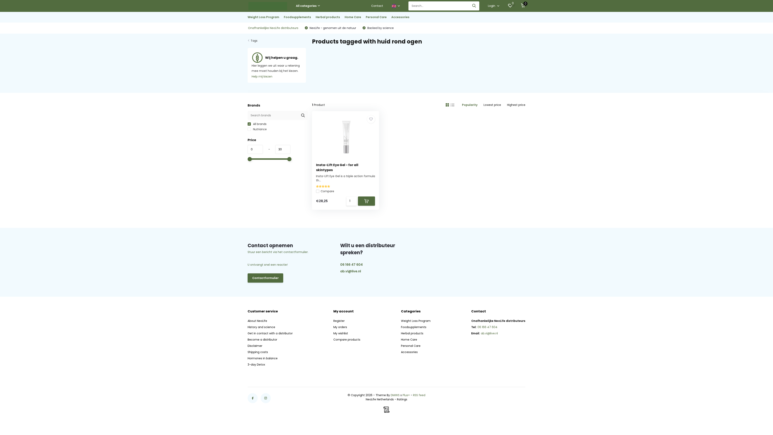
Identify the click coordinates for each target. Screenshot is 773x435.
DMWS (395, 395)
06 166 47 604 (351, 264)
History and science (261, 327)
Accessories (400, 17)
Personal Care (376, 17)
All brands (259, 124)
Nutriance (259, 129)
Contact (377, 6)
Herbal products (328, 17)
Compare (327, 191)
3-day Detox (256, 365)
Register (339, 321)
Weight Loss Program (263, 17)
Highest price (516, 105)
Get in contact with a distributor (270, 333)
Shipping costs (258, 352)
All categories (306, 6)
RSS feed (419, 395)
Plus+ (406, 395)
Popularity (469, 105)
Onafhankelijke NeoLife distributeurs (273, 28)
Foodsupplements (297, 17)
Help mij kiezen (262, 76)
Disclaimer (255, 346)
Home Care (353, 17)
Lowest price (492, 105)
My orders (340, 327)
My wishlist (340, 333)
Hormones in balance (263, 358)
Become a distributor (262, 340)
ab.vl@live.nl (350, 271)
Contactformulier (265, 278)
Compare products (346, 340)
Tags (254, 41)
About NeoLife (257, 321)
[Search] (474, 5)
